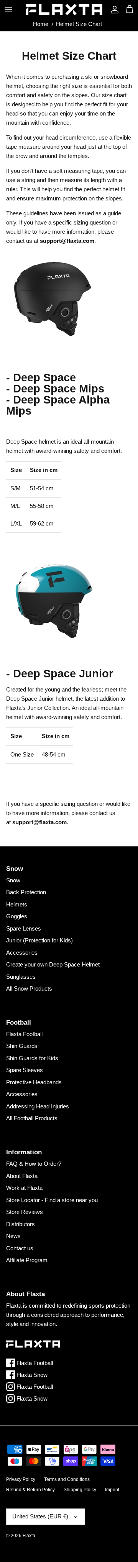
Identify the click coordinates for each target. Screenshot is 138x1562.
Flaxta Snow (31, 1375)
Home (40, 24)
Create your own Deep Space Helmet (53, 964)
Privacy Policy (20, 1479)
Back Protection (26, 892)
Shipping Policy (80, 1489)
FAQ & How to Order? (33, 1163)
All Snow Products (29, 988)
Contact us (19, 1248)
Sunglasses (21, 976)
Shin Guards (22, 1046)
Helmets (16, 904)
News (13, 1236)
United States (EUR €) (40, 1516)
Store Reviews (24, 1212)
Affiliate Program (27, 1260)
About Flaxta (22, 1176)
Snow (13, 880)
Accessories (22, 952)
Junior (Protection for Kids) (39, 940)
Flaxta (29, 1535)
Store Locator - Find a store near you (52, 1200)
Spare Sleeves (24, 1070)
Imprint (112, 1489)
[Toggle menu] (8, 9)
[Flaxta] (64, 9)
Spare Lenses (23, 928)
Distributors (20, 1224)
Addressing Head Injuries (37, 1106)
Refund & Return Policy (30, 1489)
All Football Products (32, 1118)
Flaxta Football (24, 1034)
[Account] (112, 9)
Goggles (16, 916)
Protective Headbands (34, 1082)
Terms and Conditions (67, 1479)
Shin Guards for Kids (32, 1058)
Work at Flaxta (24, 1188)
